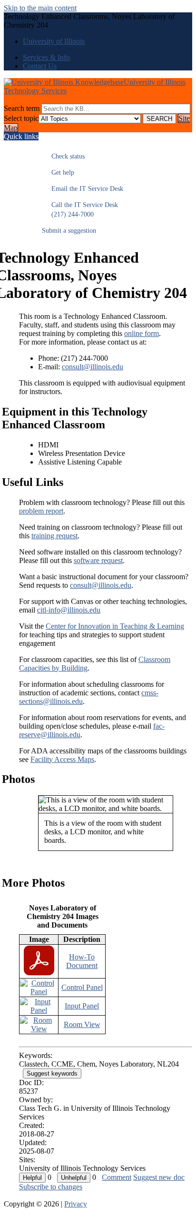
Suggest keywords (52, 1073)
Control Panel (82, 987)
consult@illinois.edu (92, 367)
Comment (116, 1177)
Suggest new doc (159, 1177)
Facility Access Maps (62, 759)
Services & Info (46, 57)
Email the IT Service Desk (82, 188)
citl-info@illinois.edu (68, 610)
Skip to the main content (40, 8)
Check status (63, 156)
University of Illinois (54, 41)
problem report (41, 511)
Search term (21, 108)
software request (98, 560)
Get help (58, 172)
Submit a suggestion (69, 230)
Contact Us (40, 66)
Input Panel (82, 1006)
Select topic (21, 118)
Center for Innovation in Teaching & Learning (115, 626)
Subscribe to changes (50, 1187)
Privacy (75, 1204)
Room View (82, 1024)
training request (54, 536)
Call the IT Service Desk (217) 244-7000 (80, 209)
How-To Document (82, 961)
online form (141, 333)
